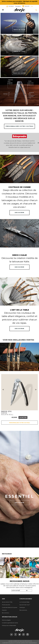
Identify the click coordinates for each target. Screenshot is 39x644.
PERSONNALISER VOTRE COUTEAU (19, 126)
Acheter (23, 417)
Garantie (4, 610)
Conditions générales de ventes (10, 622)
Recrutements (23, 610)
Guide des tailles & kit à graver (9, 607)
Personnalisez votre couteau (19, 422)
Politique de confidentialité (9, 625)
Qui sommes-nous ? (25, 604)
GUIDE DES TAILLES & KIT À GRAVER (11, 642)
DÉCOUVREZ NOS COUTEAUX (29, 642)
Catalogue (22, 607)
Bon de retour (5, 612)
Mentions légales (6, 620)
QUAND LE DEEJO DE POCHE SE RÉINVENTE (19, 641)
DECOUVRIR (19, 212)
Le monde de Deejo (24, 602)
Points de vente (6, 604)
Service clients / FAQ (7, 602)
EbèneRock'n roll (7, 413)
